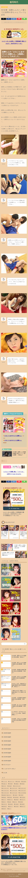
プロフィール (11, 781)
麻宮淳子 (4, 808)
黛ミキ (10, 808)
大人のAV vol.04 (23, 788)
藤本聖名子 (5, 806)
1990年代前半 (7, 741)
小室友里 (15, 795)
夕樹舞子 (10, 786)
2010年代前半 (7, 756)
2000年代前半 (7, 749)
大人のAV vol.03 (14, 788)
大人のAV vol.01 (17, 786)
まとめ (5, 772)
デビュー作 (5, 781)
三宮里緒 (24, 781)
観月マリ (11, 806)
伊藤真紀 (16, 783)
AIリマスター (7, 764)
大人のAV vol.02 (6, 788)
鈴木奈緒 (16, 806)
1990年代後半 (4, 7)
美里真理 (22, 804)
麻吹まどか (23, 806)
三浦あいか (5, 783)
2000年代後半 (7, 752)
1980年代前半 (7, 733)
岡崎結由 (4, 797)
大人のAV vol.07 (23, 790)
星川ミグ (4, 799)
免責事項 (19, 874)
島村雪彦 (10, 797)
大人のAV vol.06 (14, 790)
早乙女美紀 (23, 797)
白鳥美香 (11, 804)
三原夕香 (18, 781)
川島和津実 (16, 797)
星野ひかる (11, 799)
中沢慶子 (11, 783)
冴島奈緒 (22, 783)
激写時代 (14, 2)
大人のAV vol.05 (6, 790)
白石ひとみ (5, 804)
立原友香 (16, 804)
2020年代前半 (7, 760)
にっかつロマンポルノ (9, 768)
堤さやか (4, 786)
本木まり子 (23, 799)
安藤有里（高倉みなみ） (7, 795)
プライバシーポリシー (11, 874)
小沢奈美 (21, 795)
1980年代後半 (7, 737)
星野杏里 (16, 799)
